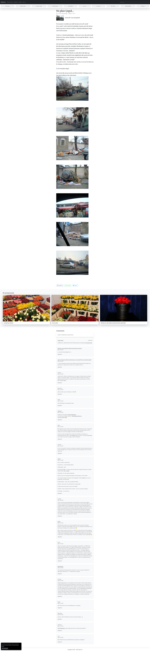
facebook (60, 285)
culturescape (55, 6)
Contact (20, 2)
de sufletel (70, 6)
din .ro (24, 2)
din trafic (113, 6)
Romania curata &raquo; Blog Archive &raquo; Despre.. (70, 348)
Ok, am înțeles (5, 648)
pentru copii (39, 6)
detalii (3, 646)
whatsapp (68, 285)
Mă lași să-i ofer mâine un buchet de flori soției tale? (113, 322)
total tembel (128, 6)
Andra (59, 521)
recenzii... (99, 6)
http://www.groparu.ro (77, 416)
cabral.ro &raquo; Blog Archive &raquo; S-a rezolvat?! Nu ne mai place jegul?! (74, 359)
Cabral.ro (3, 2)
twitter (75, 285)
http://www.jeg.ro (72, 414)
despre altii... (23, 6)
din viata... (7, 6)
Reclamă (15, 2)
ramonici (60, 411)
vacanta (143, 6)
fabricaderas (60, 566)
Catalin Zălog (60, 340)
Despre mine (10, 2)
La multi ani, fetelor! (8, 322)
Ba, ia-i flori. (55, 322)
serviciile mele (89, 342)
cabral (59, 458)
